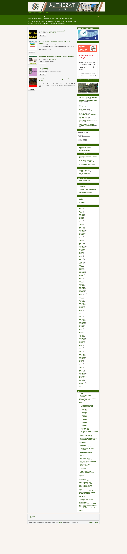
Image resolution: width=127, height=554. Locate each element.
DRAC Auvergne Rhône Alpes (85, 192)
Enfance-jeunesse (44, 16)
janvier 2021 (81, 243)
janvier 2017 (81, 303)
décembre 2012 (82, 371)
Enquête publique (44, 68)
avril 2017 (81, 298)
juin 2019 (80, 263)
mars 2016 (81, 316)
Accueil (30, 16)
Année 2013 (84, 412)
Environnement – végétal (85, 464)
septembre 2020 (82, 249)
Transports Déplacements (85, 471)
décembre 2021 (82, 228)
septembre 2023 (82, 209)
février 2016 (81, 317)
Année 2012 (84, 410)
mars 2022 (81, 224)
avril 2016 (81, 314)
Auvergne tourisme (83, 158)
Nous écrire (70, 16)
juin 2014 (80, 347)
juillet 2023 (81, 211)
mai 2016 (80, 313)
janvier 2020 (81, 259)
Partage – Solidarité (84, 465)
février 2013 (81, 369)
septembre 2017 (82, 293)
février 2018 (81, 285)
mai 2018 (80, 281)
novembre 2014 (82, 339)
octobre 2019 (81, 262)
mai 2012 (80, 379)
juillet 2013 (81, 361)
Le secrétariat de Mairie (85, 434)
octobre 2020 (81, 247)
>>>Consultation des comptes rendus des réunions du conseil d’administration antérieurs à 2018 (87, 478)
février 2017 (81, 301)
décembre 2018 (82, 271)
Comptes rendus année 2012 (85, 482)
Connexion (32, 516)
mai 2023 (80, 212)
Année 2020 (81, 117)
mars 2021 (81, 240)
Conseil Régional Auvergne (84, 171)
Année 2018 (84, 419)
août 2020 (81, 250)
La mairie (35, 16)
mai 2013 (80, 364)
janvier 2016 (81, 319)
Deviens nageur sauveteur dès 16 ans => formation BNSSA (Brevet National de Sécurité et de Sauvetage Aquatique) (87, 124)
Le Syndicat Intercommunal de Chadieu (55, 21)
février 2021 (81, 242)
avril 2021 (81, 239)
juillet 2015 (81, 328)
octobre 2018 (81, 274)
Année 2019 (84, 421)
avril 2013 (81, 366)
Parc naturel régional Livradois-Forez (86, 164)
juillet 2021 (81, 234)
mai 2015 (80, 331)
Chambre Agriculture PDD (84, 180)
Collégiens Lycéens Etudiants (86, 452)
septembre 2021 (82, 233)
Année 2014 (84, 413)
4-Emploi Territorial (83, 190)
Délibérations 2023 (85, 428)
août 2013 (81, 360)
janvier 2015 (81, 336)
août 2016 (81, 309)
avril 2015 (81, 332)
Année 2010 (84, 407)
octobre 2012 (81, 374)
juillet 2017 (81, 294)
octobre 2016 (81, 306)
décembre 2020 (82, 244)
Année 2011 (84, 409)
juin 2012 (80, 377)
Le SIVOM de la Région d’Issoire (57, 23)
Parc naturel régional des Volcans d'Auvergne (88, 161)
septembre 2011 (82, 383)
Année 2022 (84, 425)
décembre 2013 (82, 355)
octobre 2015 (81, 323)
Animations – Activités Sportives (86, 459)
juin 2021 (80, 236)
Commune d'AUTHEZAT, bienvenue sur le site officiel (66, 6)
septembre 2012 (82, 376)
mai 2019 (80, 265)
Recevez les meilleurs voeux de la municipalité (52, 31)
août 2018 (81, 277)
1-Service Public (82, 186)
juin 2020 (80, 253)
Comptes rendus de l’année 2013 (85, 483)
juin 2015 (80, 329)
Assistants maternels (84, 443)
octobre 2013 (81, 358)
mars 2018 (81, 284)
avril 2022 (81, 223)
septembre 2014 (82, 342)
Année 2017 (84, 418)
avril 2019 (81, 266)
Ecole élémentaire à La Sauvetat (87, 448)
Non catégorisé (82, 202)
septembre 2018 (82, 275)
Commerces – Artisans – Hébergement (88, 461)
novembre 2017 (82, 290)
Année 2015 (84, 415)
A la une (80, 198)
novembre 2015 (82, 322)
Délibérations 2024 (85, 429)
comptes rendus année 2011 (84, 480)
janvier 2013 (81, 370)
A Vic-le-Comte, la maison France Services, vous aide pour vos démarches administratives (88, 108)
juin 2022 (80, 220)
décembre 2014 (82, 338)
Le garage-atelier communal (86, 436)
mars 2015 (81, 333)
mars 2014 (81, 351)
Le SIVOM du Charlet (71, 21)
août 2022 (81, 217)
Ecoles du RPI (83, 445)
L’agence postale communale (86, 435)
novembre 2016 (82, 304)
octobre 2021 (81, 231)
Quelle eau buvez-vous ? (84, 118)
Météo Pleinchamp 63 (83, 148)
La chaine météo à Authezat (84, 147)
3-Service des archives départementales (87, 189)
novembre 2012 (82, 373)
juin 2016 (80, 312)
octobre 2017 (81, 291)
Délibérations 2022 (85, 426)
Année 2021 (84, 423)
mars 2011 (81, 387)
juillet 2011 (81, 385)
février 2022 (81, 225)
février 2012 (81, 380)
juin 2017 (80, 296)
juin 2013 (80, 363)
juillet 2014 (81, 345)
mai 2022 (80, 221)
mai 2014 (80, 348)
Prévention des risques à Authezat (36, 21)
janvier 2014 (81, 354)
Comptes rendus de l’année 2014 (85, 485)
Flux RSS (98, 16)
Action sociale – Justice (85, 458)
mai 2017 (80, 297)
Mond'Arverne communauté (84, 173)
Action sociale (68, 18)
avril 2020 (81, 256)
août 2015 (81, 326)
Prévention (82, 455)
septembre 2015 (82, 325)
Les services (53, 16)
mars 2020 (81, 258)
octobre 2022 (81, 215)
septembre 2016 (82, 307)
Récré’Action (82, 396)
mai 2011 (80, 386)
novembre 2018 (82, 272)
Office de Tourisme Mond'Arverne (86, 160)
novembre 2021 (82, 230)
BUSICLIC (60, 522)
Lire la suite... (42, 35)
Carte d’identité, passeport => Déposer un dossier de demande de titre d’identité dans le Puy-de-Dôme (88, 112)
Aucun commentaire (52, 32)
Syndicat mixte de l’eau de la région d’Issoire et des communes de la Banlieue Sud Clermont (88, 509)
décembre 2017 (82, 288)
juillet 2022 (81, 218)
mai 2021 (80, 237)
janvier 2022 (81, 227)
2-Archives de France (83, 187)
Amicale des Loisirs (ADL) (85, 395)
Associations (61, 16)
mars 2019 (81, 268)
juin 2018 (80, 279)
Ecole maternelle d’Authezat (87, 446)
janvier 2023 (81, 214)
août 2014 (81, 344)
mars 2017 (81, 300)
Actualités (81, 199)
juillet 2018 (81, 278)
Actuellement (81, 201)
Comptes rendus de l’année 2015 (85, 486)
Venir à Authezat (59, 18)
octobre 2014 (81, 341)
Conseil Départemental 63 (84, 170)
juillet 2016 (81, 310)
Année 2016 (84, 416)
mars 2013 (81, 367)
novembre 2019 (82, 261)
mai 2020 (80, 255)
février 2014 (81, 352)
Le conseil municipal (84, 403)
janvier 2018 (81, 287)
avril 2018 (81, 282)
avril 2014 (81, 349)
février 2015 (81, 335)
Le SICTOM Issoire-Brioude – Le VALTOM (38, 23)
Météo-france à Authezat (84, 150)
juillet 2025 (81, 208)
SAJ (82, 453)
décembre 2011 (82, 382)
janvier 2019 (81, 269)
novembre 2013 (82, 357)
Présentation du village (49, 18)
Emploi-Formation (83, 462)
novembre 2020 (82, 246)
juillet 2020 (81, 252)
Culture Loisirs (83, 469)
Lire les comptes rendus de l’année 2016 (87, 490)
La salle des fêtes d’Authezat (35, 18)
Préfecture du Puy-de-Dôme (84, 174)
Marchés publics (83, 441)
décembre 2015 (82, 320)
